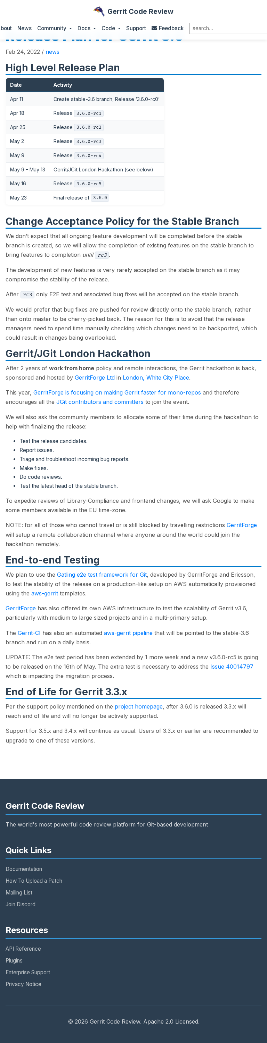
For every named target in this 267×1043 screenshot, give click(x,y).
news (52, 51)
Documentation (24, 869)
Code (108, 28)
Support (136, 28)
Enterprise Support (28, 972)
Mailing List (19, 892)
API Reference (23, 949)
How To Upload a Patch (34, 880)
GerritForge (242, 525)
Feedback (171, 28)
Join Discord (20, 904)
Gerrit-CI (29, 632)
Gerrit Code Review (140, 11)
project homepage (139, 706)
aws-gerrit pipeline (128, 632)
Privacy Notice (23, 984)
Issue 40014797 (231, 666)
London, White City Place (156, 377)
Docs (84, 28)
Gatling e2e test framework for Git (102, 574)
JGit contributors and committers (100, 401)
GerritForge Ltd (95, 377)
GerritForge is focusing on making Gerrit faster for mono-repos (117, 392)
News (24, 28)
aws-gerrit (44, 593)
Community (51, 28)
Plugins (14, 960)
